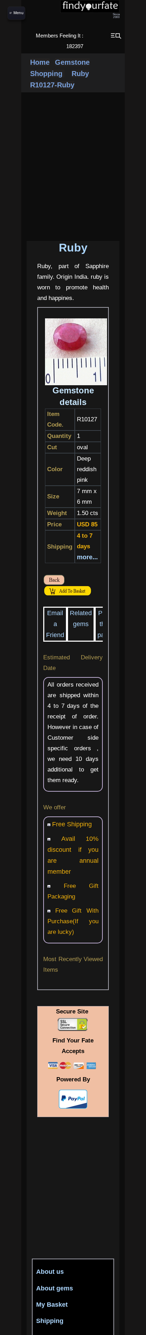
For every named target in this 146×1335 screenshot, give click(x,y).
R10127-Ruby (52, 85)
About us (50, 1271)
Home (40, 62)
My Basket (52, 1304)
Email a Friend (55, 623)
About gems (54, 1288)
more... (87, 557)
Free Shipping (72, 824)
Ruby (80, 73)
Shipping (49, 1320)
